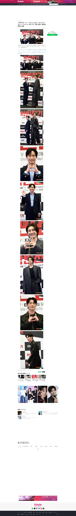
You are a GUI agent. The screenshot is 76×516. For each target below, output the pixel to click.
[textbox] (53, 4)
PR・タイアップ (55, 512)
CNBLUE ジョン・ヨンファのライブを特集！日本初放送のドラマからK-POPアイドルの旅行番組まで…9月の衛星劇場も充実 (35, 380)
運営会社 (19, 514)
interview (44, 4)
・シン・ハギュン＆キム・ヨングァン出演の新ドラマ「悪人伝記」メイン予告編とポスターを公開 (32, 49)
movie (34, 4)
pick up (19, 4)
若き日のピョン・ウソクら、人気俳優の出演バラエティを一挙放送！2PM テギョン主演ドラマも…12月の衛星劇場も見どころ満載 (28, 380)
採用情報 (34, 514)
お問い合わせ (27, 514)
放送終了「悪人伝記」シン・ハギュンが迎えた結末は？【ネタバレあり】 (42, 380)
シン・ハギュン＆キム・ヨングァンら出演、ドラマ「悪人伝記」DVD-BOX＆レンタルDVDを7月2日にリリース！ (21, 380)
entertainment (23, 4)
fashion (37, 4)
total (20, 446)
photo (40, 4)
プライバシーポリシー (38, 514)
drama (31, 4)
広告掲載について (23, 514)
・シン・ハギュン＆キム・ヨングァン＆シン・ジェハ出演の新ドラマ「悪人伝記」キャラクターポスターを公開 (32, 53)
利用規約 (31, 514)
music (28, 4)
